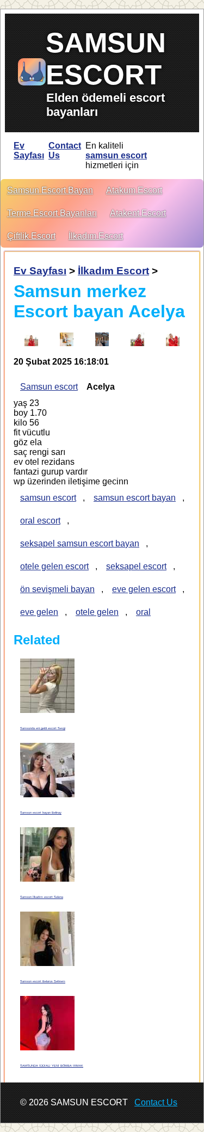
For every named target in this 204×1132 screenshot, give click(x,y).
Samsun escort (49, 386)
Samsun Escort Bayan (50, 190)
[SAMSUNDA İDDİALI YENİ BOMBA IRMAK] (47, 1023)
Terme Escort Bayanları (52, 213)
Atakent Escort (138, 213)
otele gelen (97, 612)
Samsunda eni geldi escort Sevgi (42, 728)
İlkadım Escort (96, 236)
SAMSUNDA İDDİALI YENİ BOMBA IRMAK (51, 1065)
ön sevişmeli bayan (57, 589)
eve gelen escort (144, 589)
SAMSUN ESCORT (106, 58)
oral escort (40, 520)
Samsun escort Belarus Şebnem (42, 981)
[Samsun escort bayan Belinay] (47, 770)
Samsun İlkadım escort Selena (41, 897)
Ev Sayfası (29, 150)
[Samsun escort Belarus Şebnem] (47, 939)
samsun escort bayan (135, 497)
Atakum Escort (134, 190)
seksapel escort (136, 566)
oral (143, 612)
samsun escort (116, 155)
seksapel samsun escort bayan (79, 543)
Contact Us (64, 150)
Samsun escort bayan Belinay (40, 812)
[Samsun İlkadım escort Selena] (47, 855)
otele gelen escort (54, 566)
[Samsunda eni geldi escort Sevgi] (47, 686)
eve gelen (39, 612)
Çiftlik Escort (31, 236)
